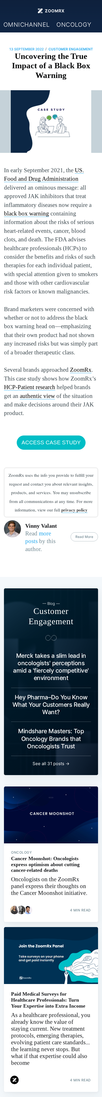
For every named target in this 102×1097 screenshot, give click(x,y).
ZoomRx (81, 369)
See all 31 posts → (51, 763)
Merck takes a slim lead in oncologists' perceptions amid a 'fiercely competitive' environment (51, 667)
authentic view (37, 396)
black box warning (26, 213)
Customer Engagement (70, 49)
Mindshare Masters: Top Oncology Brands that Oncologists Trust (51, 739)
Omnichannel (26, 24)
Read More (84, 537)
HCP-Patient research (29, 387)
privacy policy (74, 510)
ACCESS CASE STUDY (51, 442)
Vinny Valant (41, 526)
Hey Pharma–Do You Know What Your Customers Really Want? (51, 705)
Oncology (73, 24)
